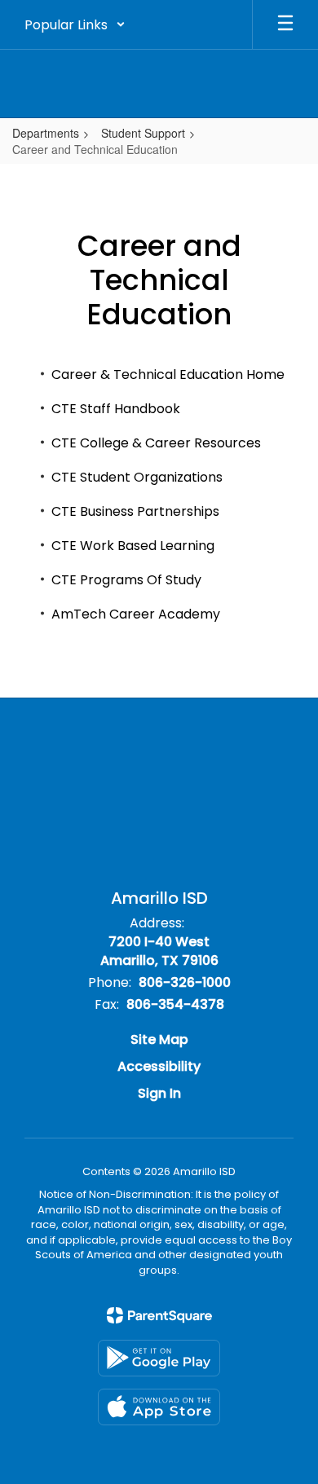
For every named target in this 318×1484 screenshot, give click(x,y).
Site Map (159, 1039)
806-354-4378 (175, 1004)
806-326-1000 (185, 982)
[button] (75, 24)
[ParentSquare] (159, 1315)
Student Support (143, 133)
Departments (45, 133)
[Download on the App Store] (159, 1407)
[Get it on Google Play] (159, 1358)
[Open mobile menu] (285, 24)
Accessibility (159, 1066)
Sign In (159, 1093)
